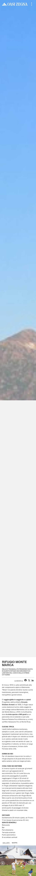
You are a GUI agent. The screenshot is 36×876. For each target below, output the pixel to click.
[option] (18, 328)
